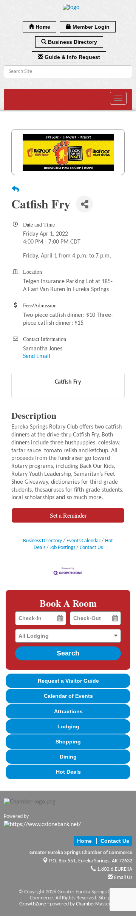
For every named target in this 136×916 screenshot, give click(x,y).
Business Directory (42, 540)
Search (68, 653)
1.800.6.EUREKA (114, 869)
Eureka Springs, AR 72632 (90, 861)
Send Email (36, 356)
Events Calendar (83, 540)
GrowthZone (32, 904)
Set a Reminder (68, 515)
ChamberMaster (93, 904)
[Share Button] (84, 204)
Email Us (122, 878)
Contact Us (91, 547)
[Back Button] (15, 190)
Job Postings (62, 547)
